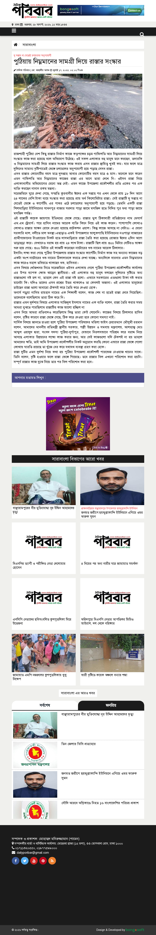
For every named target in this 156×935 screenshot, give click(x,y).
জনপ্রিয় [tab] (111, 705)
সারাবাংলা (29, 45)
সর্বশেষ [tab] (45, 705)
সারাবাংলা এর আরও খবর (78, 693)
